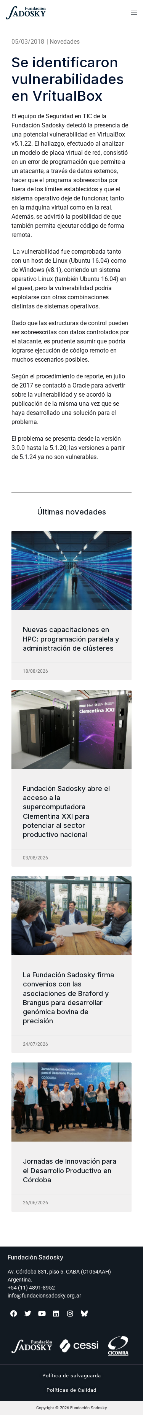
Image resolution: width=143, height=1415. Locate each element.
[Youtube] (42, 1313)
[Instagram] (70, 1313)
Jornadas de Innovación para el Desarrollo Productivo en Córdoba (69, 1170)
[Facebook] (14, 1313)
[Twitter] (28, 1313)
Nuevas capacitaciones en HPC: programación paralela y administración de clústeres (71, 639)
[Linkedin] (56, 1313)
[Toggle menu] (134, 12)
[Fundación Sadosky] (44, 12)
